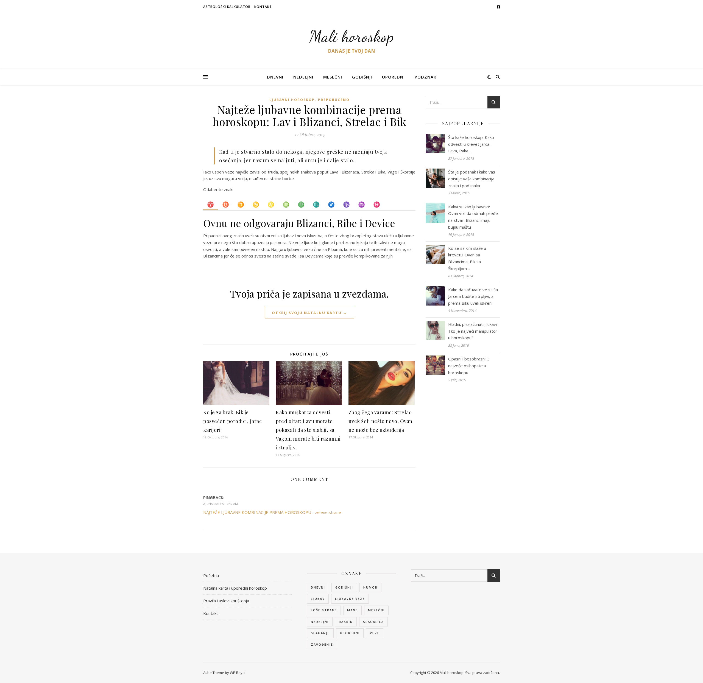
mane (352, 610)
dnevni (318, 587)
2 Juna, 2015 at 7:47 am (220, 504)
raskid (346, 622)
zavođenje (322, 644)
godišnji (344, 587)
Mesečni (332, 77)
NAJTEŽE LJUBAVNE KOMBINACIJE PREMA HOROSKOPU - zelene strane (272, 512)
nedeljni (320, 622)
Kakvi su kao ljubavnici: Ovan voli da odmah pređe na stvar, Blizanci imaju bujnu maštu (473, 217)
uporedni (350, 633)
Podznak (425, 77)
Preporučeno (334, 99)
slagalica (373, 622)
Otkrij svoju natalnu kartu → (309, 312)
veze (375, 633)
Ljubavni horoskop (292, 99)
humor (370, 587)
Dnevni (275, 77)
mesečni (376, 610)
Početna (211, 575)
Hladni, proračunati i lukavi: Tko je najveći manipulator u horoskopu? (473, 330)
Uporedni (393, 77)
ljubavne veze (350, 599)
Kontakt (263, 6)
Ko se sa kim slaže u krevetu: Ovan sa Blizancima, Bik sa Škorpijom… (467, 258)
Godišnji (362, 77)
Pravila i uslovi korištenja (226, 600)
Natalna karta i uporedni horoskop (235, 588)
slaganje (320, 633)
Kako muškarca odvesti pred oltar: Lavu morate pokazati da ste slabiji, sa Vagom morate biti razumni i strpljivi (308, 430)
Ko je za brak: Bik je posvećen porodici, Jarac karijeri (232, 421)
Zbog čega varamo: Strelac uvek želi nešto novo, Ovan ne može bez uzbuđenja (380, 421)
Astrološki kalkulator (226, 6)
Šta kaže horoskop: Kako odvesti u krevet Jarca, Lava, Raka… (471, 144)
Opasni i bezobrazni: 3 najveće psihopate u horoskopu (469, 365)
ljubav (318, 599)
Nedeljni (303, 77)
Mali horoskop (351, 36)
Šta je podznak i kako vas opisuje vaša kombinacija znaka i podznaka (471, 178)
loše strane (324, 610)
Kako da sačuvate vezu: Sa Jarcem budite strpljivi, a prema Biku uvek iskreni (473, 296)
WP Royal (238, 672)
